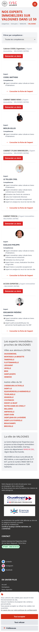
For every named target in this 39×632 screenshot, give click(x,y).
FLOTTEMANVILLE (11, 362)
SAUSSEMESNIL (10, 354)
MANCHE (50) (28, 449)
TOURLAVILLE (9, 394)
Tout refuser (19, 622)
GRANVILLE (9, 397)
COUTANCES (9, 400)
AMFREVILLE (9, 412)
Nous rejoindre (7, 590)
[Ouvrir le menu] (34, 4)
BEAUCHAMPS (10, 423)
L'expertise (5, 24)
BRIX (6, 371)
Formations (5, 587)
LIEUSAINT (8, 365)
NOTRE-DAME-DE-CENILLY (14, 406)
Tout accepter (19, 616)
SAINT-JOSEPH (10, 374)
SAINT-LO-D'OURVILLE (13, 420)
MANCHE (23, 24)
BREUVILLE (8, 426)
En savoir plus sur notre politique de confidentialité (19, 610)
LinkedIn (9, 562)
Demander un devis (13, 56)
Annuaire (14, 24)
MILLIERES (8, 409)
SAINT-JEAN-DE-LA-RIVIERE (15, 417)
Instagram (9, 566)
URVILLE (7, 368)
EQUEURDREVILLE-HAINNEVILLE (17, 391)
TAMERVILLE (9, 359)
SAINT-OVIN (9, 414)
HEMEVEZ (8, 377)
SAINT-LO (8, 388)
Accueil (4, 585)
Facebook (9, 570)
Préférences (11, 628)
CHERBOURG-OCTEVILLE (14, 385)
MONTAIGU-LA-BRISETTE (14, 357)
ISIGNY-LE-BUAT (10, 403)
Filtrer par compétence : (13, 35)
